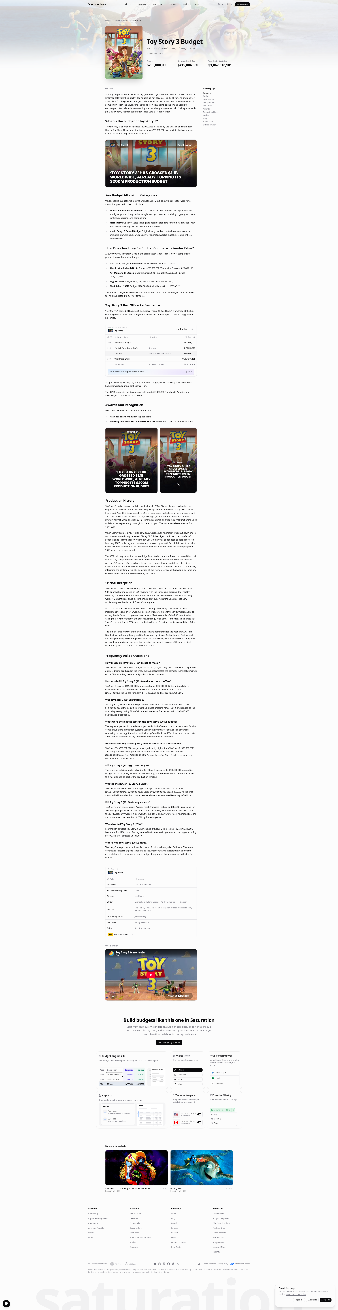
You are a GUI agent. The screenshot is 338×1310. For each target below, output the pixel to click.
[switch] (199, 1114)
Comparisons (209, 102)
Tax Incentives (219, 1228)
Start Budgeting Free (167, 1042)
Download (190, 184)
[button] (130, 342)
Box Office (207, 105)
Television (134, 1218)
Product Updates (178, 1242)
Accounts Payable (96, 1228)
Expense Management (98, 1218)
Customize (312, 1299)
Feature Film (135, 1213)
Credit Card (93, 1223)
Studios (133, 1242)
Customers (173, 4)
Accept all (325, 1299)
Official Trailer (209, 124)
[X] (177, 1263)
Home (107, 20)
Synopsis (207, 93)
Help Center (176, 1247)
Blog (173, 1218)
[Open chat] (6, 1303)
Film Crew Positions (221, 1223)
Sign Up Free (242, 4)
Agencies (134, 1247)
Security (216, 1252)
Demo (196, 4)
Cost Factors (208, 99)
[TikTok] (173, 1263)
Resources (157, 4)
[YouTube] (155, 1263)
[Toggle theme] (199, 1263)
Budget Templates (221, 1218)
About (174, 1213)
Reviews (206, 115)
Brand (174, 1223)
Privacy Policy (223, 1264)
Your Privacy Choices (242, 1264)
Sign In (229, 4)
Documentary (136, 1228)
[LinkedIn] (164, 1263)
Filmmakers (208, 121)
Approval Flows (219, 1247)
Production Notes (210, 112)
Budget (206, 96)
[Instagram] (159, 1263)
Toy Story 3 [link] (137, 20)
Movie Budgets (121, 20)
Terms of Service (209, 1264)
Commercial (135, 1223)
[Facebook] (168, 1263)
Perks (90, 1237)
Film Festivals (218, 1237)
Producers (134, 1232)
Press (173, 1237)
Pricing (186, 4)
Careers (174, 1228)
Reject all (299, 1299)
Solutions (141, 4)
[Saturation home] (97, 4)
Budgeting (93, 1213)
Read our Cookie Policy (296, 1294)
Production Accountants (140, 1237)
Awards (206, 109)
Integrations (218, 1242)
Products (127, 4)
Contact (174, 1232)
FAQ (205, 118)
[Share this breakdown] (192, 329)
